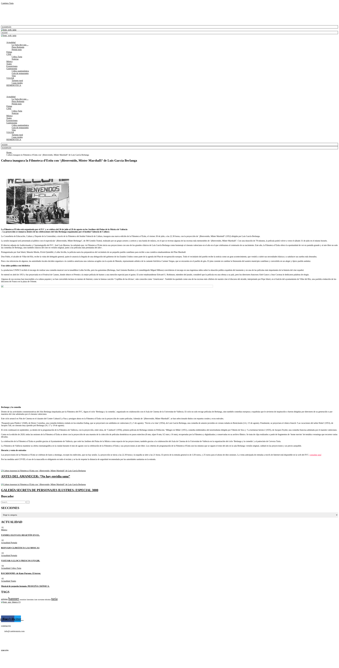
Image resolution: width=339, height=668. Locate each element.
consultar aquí (315, 455)
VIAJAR (10, 78)
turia (54, 599)
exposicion (23, 599)
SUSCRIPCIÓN (6, 27)
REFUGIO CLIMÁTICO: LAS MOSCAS (20, 548)
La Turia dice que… (20, 45)
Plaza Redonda (18, 47)
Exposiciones (11, 66)
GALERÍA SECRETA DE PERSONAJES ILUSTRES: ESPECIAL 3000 (49, 490)
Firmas (9, 52)
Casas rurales (17, 83)
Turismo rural (17, 80)
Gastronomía (11, 68)
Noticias (15, 59)
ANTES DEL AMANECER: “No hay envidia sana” (35, 476)
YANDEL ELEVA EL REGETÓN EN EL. (20, 535)
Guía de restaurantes (20, 73)
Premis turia (17, 49)
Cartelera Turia (7, 3)
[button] (169, 38)
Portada (14, 543)
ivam (35, 599)
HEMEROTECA (13, 85)
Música (9, 61)
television (48, 599)
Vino (14, 76)
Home (9, 152)
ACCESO (5, 32)
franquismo (30, 599)
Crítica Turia (17, 57)
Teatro (9, 64)
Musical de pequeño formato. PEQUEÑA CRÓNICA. (25, 586)
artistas (4, 599)
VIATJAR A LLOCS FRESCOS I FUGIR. (20, 561)
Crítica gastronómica (20, 71)
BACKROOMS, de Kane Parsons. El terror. (21, 573)
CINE (8, 54)
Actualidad (10, 42)
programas (41, 599)
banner (13, 598)
